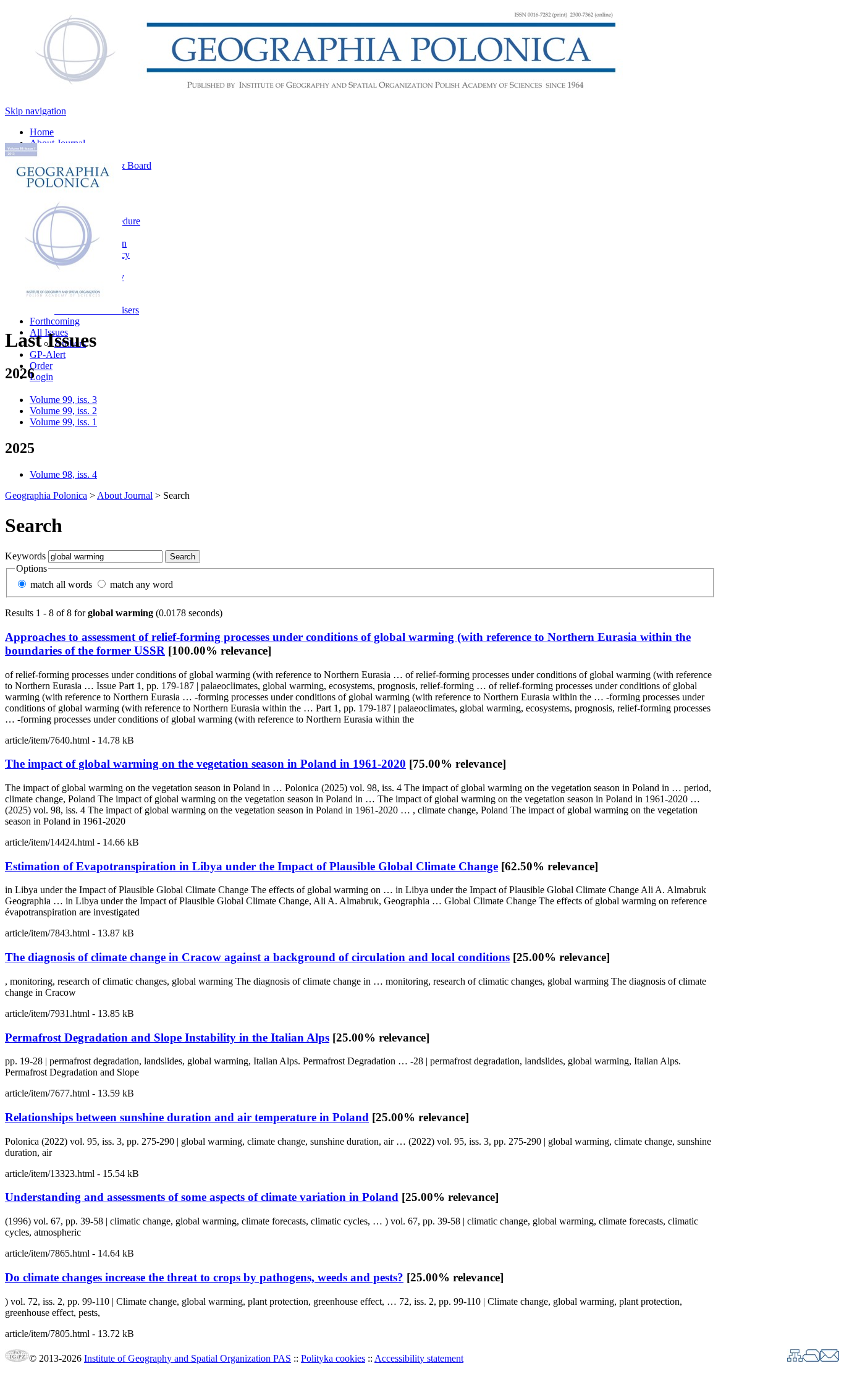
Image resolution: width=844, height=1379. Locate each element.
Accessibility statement (418, 1358)
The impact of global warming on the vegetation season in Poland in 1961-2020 (205, 763)
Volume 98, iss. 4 (63, 474)
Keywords (25, 556)
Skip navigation (35, 111)
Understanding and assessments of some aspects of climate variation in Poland (202, 1196)
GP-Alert (47, 354)
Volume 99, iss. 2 (63, 410)
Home (42, 132)
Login (41, 376)
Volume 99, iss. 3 (63, 399)
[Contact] (829, 1358)
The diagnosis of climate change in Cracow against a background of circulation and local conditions (257, 957)
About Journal (125, 495)
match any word (141, 584)
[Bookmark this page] (811, 1358)
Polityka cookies (333, 1358)
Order (41, 365)
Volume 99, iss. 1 (63, 422)
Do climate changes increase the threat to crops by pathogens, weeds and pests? (204, 1277)
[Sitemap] (795, 1358)
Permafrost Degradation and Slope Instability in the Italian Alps (167, 1037)
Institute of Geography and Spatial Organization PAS (187, 1358)
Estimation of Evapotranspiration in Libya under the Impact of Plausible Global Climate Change (251, 866)
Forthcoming (55, 321)
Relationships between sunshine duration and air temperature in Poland (187, 1117)
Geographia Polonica (46, 495)
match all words (61, 584)
